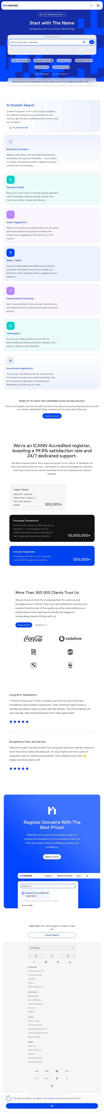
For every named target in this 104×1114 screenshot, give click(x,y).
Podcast (31, 1054)
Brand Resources (35, 1058)
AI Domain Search (35, 971)
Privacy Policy (33, 1021)
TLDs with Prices (35, 975)
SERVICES (32, 992)
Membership (33, 996)
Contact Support (52, 935)
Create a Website (35, 1004)
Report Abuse (34, 1037)
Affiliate (31, 1012)
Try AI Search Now (20, 127)
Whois (30, 983)
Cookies (50, 1098)
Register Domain (52, 857)
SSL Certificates (34, 1000)
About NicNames (41, 74)
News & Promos (34, 1050)
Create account (23, 625)
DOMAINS (32, 967)
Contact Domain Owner (38, 1033)
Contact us (41, 625)
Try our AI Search (59, 74)
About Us (32, 1046)
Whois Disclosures (35, 987)
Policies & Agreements (37, 1029)
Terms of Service (35, 1025)
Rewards (31, 1008)
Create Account (52, 416)
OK (52, 1106)
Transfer (31, 979)
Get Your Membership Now (52, 14)
